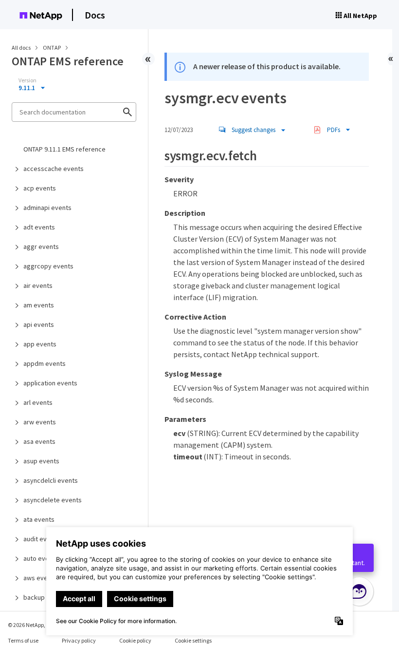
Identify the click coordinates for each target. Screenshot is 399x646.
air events (38, 285)
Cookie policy (135, 640)
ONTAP (52, 47)
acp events (39, 188)
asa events (39, 441)
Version (27, 80)
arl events (38, 402)
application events (50, 383)
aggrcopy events (48, 266)
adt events (39, 227)
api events (38, 324)
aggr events (41, 246)
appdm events (44, 363)
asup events (41, 460)
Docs (95, 15)
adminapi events (47, 207)
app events (39, 344)
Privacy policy (79, 640)
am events (38, 305)
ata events (38, 519)
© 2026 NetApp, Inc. (31, 624)
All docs (21, 47)
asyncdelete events (52, 499)
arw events (39, 422)
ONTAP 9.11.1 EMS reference (64, 149)
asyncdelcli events (50, 480)
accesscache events (53, 168)
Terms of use (23, 640)
